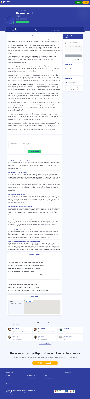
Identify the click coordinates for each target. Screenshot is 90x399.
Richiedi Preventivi (35, 151)
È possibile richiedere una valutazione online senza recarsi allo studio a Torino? (26, 265)
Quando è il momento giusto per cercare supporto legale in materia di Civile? (25, 262)
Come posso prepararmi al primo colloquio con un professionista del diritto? (25, 274)
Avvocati (11, 6)
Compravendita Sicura (50, 378)
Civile (66, 82)
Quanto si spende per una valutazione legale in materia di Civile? (23, 259)
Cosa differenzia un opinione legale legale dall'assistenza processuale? (24, 268)
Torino (66, 73)
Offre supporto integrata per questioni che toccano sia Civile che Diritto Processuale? (27, 281)
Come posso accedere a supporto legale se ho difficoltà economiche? (24, 287)
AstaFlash (47, 375)
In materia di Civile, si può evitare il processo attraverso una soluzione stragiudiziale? (27, 278)
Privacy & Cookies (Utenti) (31, 378)
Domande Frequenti (10, 381)
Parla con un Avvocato (72, 56)
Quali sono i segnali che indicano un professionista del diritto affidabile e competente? (28, 290)
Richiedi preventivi (45, 363)
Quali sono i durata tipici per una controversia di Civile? (21, 271)
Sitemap (27, 381)
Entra (86, 2)
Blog (7, 383)
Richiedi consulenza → (22, 22)
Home (8, 6)
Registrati (78, 2)
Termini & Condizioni (30, 375)
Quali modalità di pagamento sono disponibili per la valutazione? (23, 284)
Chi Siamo (8, 378)
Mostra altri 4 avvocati (45, 343)
